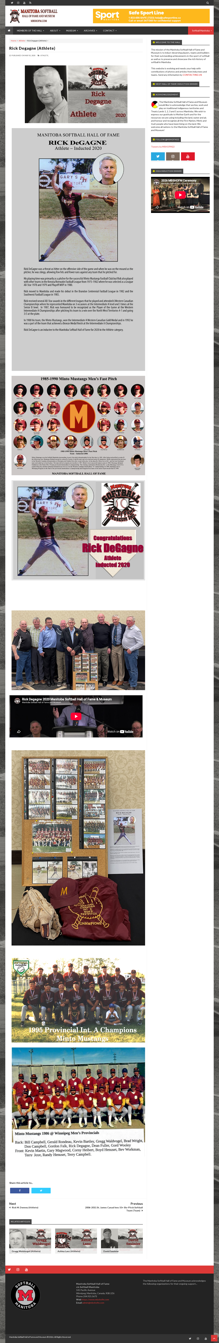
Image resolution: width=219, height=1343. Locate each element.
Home (13, 40)
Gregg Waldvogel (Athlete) (26, 1251)
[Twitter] (158, 157)
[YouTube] (188, 157)
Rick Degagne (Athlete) (32, 48)
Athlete (22, 40)
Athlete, (44, 55)
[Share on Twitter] (41, 1190)
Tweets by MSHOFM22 (163, 146)
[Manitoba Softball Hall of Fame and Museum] (33, 16)
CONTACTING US (192, 74)
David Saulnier (111, 1251)
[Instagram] (173, 157)
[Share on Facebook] (19, 1190)
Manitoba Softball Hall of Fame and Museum (28, 1337)
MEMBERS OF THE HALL (29, 30)
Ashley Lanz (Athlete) (69, 1251)
